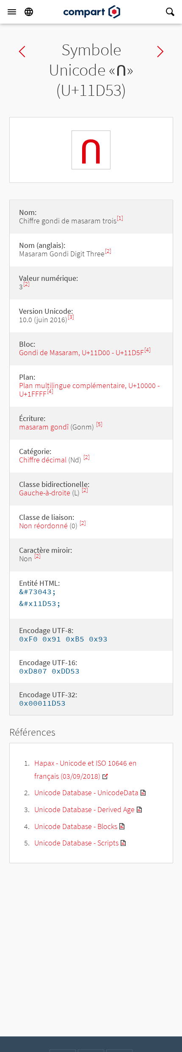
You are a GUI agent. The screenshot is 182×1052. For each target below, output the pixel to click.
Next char (160, 51)
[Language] (28, 11)
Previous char (22, 51)
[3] (71, 317)
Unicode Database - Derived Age (84, 809)
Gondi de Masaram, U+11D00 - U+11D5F (81, 352)
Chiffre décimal (42, 460)
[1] (120, 218)
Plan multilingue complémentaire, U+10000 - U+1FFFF (89, 390)
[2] (108, 251)
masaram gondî (44, 427)
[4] (147, 349)
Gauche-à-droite (44, 492)
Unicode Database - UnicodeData (86, 792)
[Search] (170, 11)
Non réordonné (43, 525)
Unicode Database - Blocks (75, 826)
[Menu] (11, 11)
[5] (99, 424)
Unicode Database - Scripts (76, 843)
